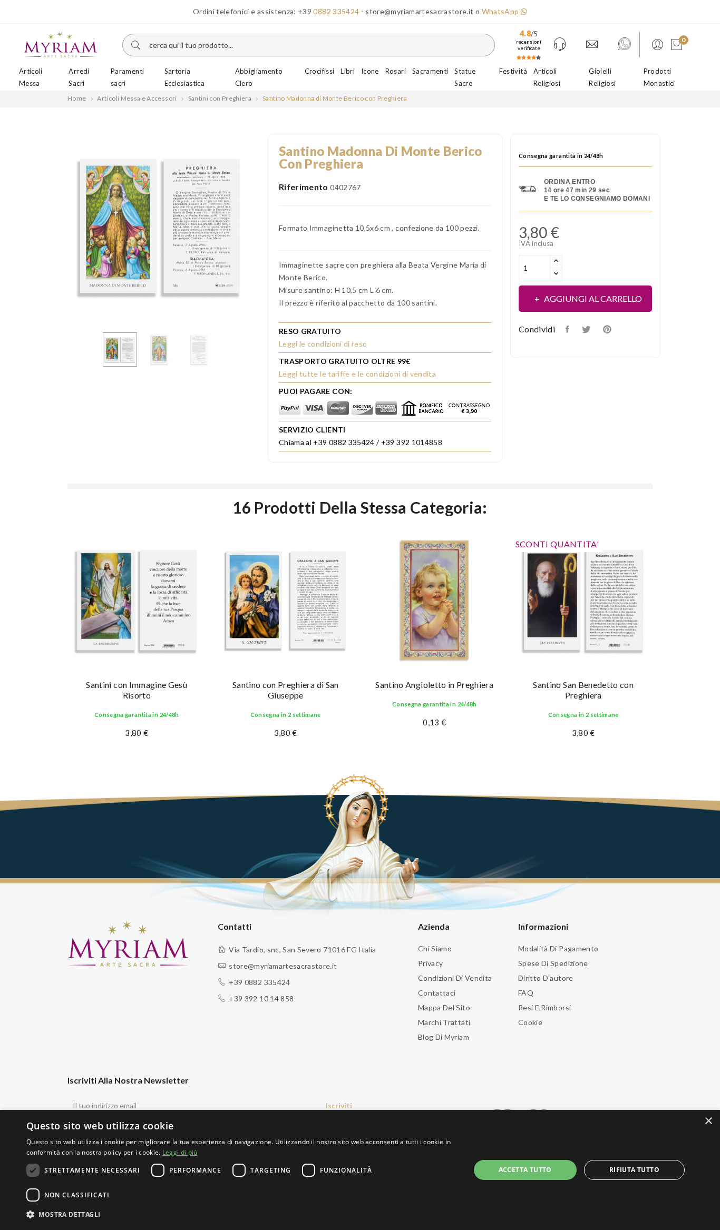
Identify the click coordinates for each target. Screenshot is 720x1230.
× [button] (708, 1121)
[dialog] (360, 1170)
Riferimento (303, 187)
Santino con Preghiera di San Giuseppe (285, 690)
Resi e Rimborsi (544, 1007)
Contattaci (437, 992)
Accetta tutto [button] (525, 1169)
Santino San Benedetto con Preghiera (583, 690)
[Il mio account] (655, 45)
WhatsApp (501, 11)
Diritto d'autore (545, 977)
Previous (59, 227)
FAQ (525, 992)
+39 (328, 11)
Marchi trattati (444, 1022)
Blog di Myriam (443, 1036)
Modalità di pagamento (558, 948)
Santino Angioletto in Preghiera (434, 685)
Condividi (568, 329)
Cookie (530, 1022)
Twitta (587, 329)
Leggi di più (180, 1152)
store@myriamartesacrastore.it (283, 965)
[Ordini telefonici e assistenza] (560, 44)
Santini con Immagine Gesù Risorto (136, 690)
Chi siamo (435, 948)
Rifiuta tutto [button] (634, 1169)
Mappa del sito (444, 1007)
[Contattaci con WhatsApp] (624, 44)
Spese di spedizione (553, 963)
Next (260, 227)
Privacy (430, 963)
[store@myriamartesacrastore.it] (592, 44)
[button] (241, 1214)
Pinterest (608, 329)
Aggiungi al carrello (593, 298)
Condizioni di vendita (455, 977)
